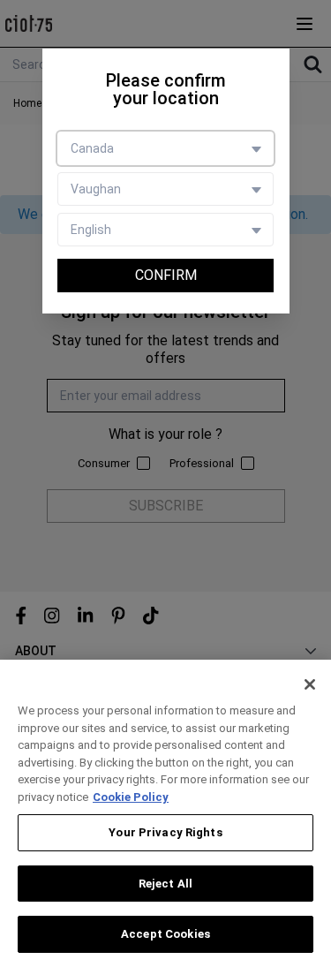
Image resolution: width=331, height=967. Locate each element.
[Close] (309, 684)
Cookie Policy (131, 797)
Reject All (165, 883)
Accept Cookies (165, 934)
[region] (165, 813)
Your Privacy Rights (165, 832)
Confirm (166, 275)
